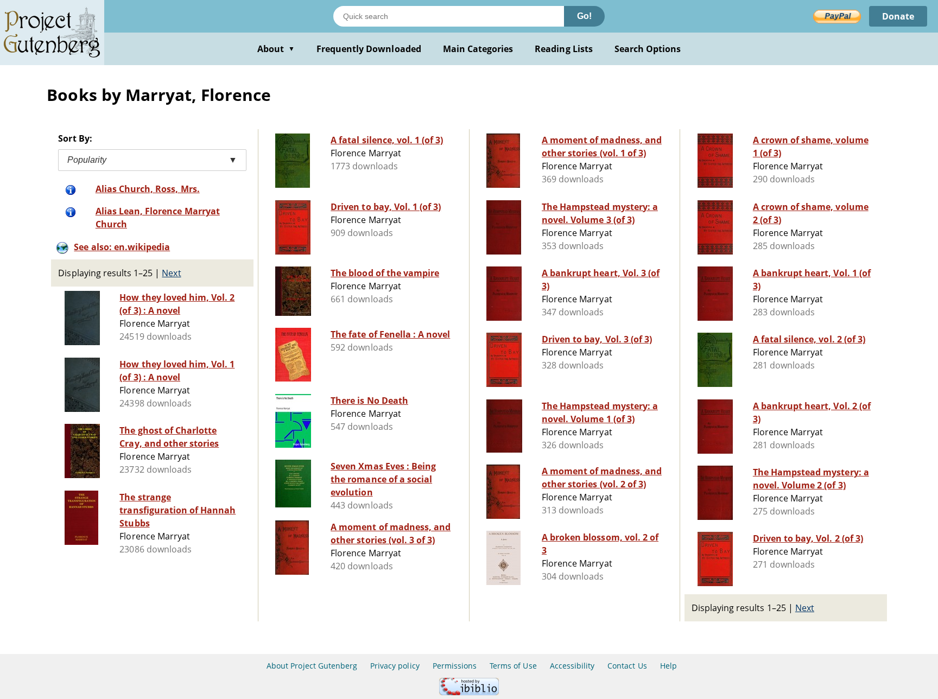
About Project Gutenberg (312, 665)
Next (171, 273)
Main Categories (478, 49)
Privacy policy (395, 665)
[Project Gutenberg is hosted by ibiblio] (469, 692)
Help (668, 665)
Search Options (647, 49)
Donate (898, 16)
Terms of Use (513, 665)
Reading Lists (564, 49)
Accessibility (572, 665)
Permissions (455, 665)
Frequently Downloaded (368, 49)
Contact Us (627, 665)
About (276, 49)
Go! (584, 16)
